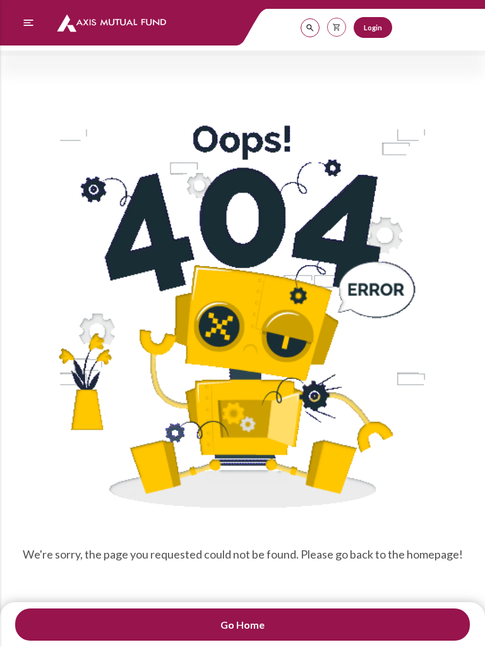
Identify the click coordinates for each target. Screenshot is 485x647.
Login (373, 27)
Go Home (242, 625)
